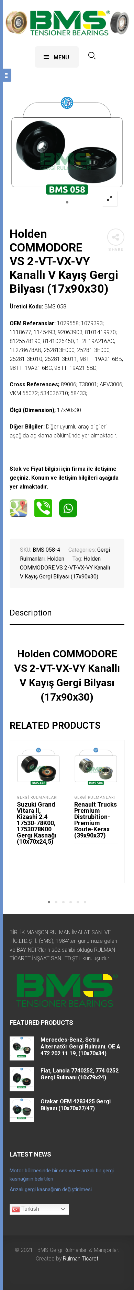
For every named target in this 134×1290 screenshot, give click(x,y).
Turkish (29, 1209)
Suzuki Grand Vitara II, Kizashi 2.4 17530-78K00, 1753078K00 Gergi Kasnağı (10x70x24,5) (36, 823)
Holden (55, 558)
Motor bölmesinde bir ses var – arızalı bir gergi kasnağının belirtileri (62, 1175)
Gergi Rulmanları (37, 797)
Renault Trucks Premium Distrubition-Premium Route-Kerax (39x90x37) (95, 820)
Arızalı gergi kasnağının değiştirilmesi (51, 1189)
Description (31, 613)
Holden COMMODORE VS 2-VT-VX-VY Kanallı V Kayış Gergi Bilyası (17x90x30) (65, 567)
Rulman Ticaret (80, 1258)
